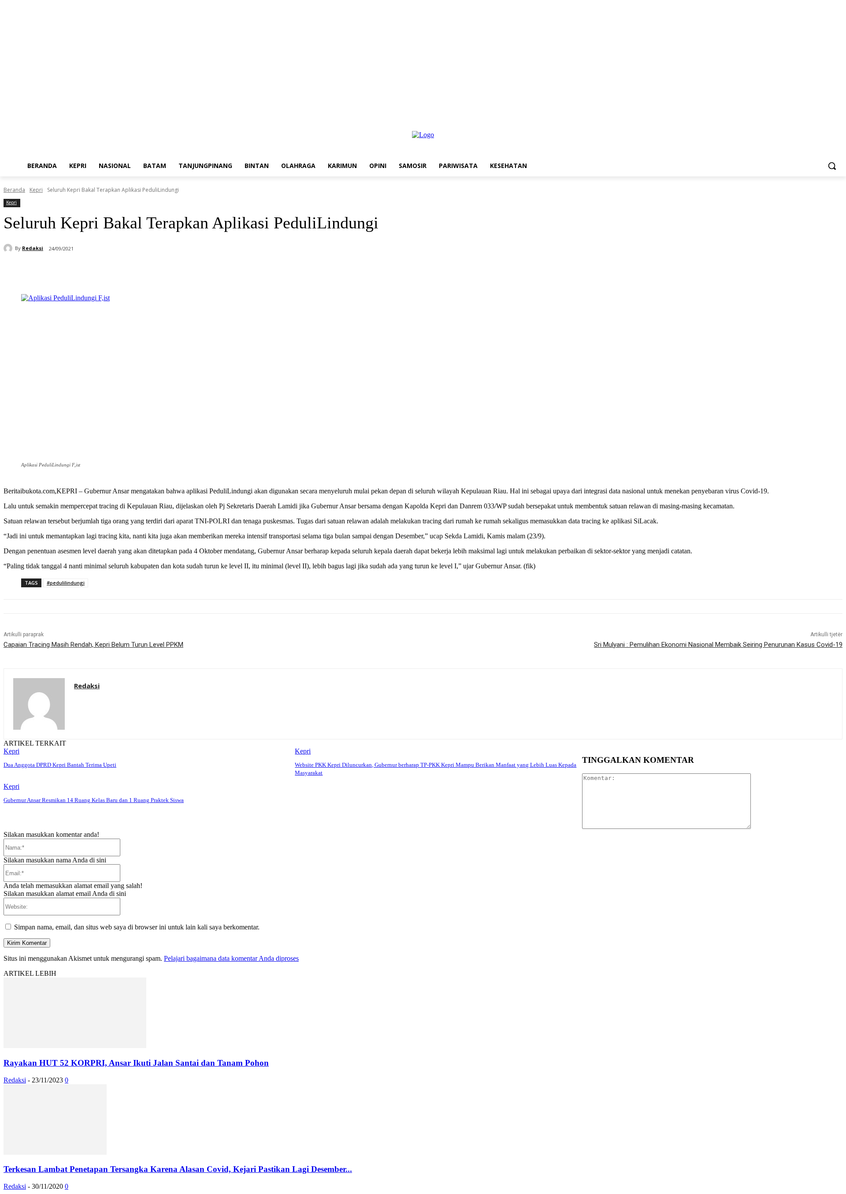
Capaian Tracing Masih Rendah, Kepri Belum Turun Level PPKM (93, 645)
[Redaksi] (9, 248)
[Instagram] (825, 125)
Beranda (14, 190)
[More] (243, 271)
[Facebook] (813, 125)
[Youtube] (837, 125)
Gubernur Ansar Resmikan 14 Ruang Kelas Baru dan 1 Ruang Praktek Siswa (94, 800)
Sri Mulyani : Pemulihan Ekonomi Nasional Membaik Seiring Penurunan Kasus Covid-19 (718, 645)
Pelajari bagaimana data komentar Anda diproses (231, 958)
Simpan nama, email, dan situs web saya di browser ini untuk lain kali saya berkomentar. (137, 927)
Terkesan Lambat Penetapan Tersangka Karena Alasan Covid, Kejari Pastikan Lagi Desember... (178, 1169)
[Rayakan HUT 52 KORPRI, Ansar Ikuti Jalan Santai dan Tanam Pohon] (75, 1045)
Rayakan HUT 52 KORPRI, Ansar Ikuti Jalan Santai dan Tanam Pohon (136, 1062)
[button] (831, 165)
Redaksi (32, 248)
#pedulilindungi (66, 582)
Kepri (36, 190)
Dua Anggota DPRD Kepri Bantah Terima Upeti (60, 764)
